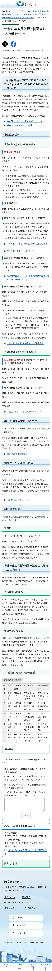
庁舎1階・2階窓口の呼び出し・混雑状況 (25, 343)
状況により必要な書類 (17, 454)
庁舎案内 (21, 925)
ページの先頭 (45, 964)
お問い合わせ (23, 933)
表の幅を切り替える (12, 680)
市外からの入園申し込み (18, 500)
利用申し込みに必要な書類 (19, 125)
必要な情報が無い (28, 776)
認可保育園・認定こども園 (32, 14)
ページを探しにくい (31, 780)
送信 (26, 815)
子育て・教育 (31, 11)
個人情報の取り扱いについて (17, 903)
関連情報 (9, 749)
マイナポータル (19, 251)
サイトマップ (9, 897)
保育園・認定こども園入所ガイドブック (24, 121)
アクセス (21, 918)
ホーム (6, 964)
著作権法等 (9, 908)
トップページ (17, 11)
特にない (11, 776)
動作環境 (26, 897)
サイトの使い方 (28, 908)
